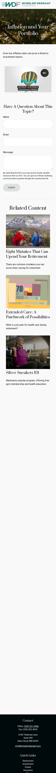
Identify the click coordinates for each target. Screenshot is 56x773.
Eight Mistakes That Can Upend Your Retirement (27, 254)
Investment (28, 764)
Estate (28, 767)
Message (8, 152)
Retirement (28, 761)
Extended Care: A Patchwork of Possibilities (28, 315)
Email (6, 134)
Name (6, 117)
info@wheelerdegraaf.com (28, 746)
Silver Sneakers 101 (22, 372)
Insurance (28, 770)
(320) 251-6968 (31, 726)
